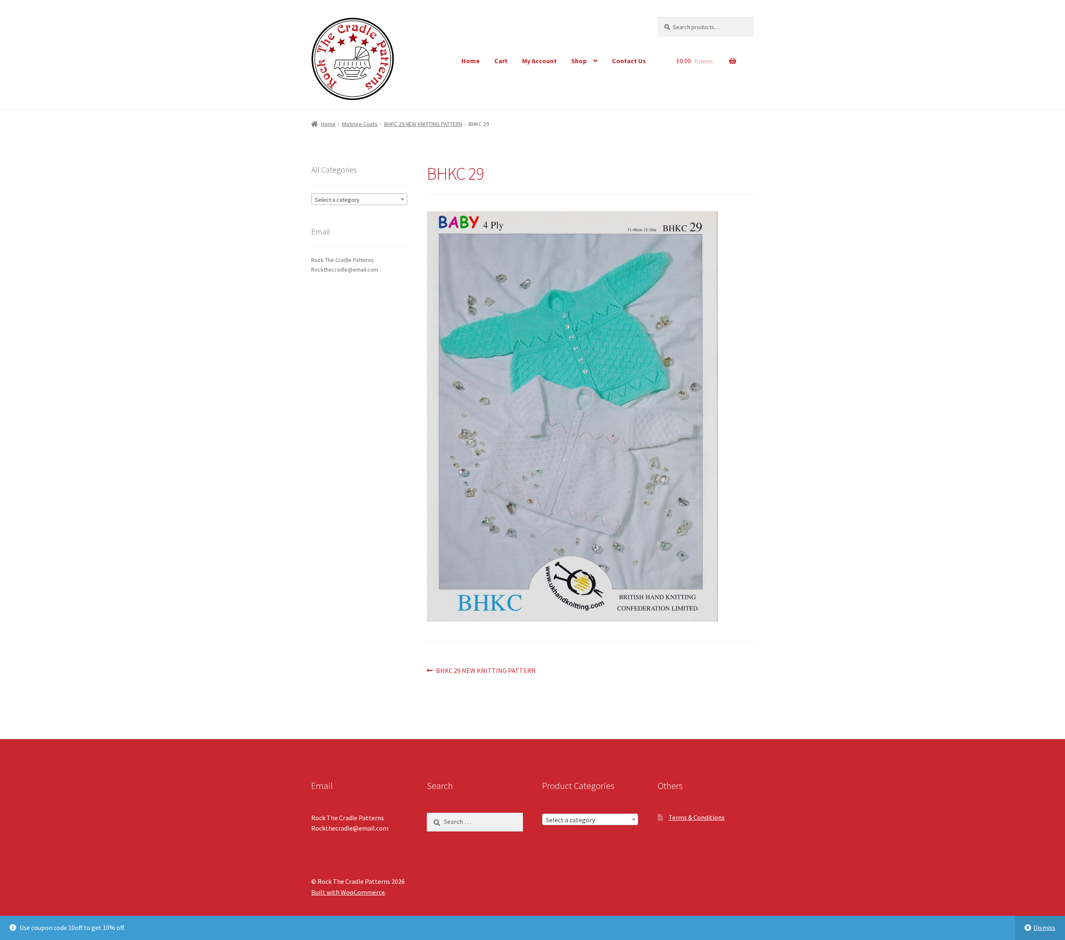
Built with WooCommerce (348, 892)
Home (470, 61)
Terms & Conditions (697, 817)
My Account (539, 61)
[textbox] (359, 199)
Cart (501, 61)
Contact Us (629, 61)
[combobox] (359, 199)
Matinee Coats (360, 124)
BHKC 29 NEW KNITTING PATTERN (423, 124)
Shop (579, 61)
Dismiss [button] (1044, 927)
